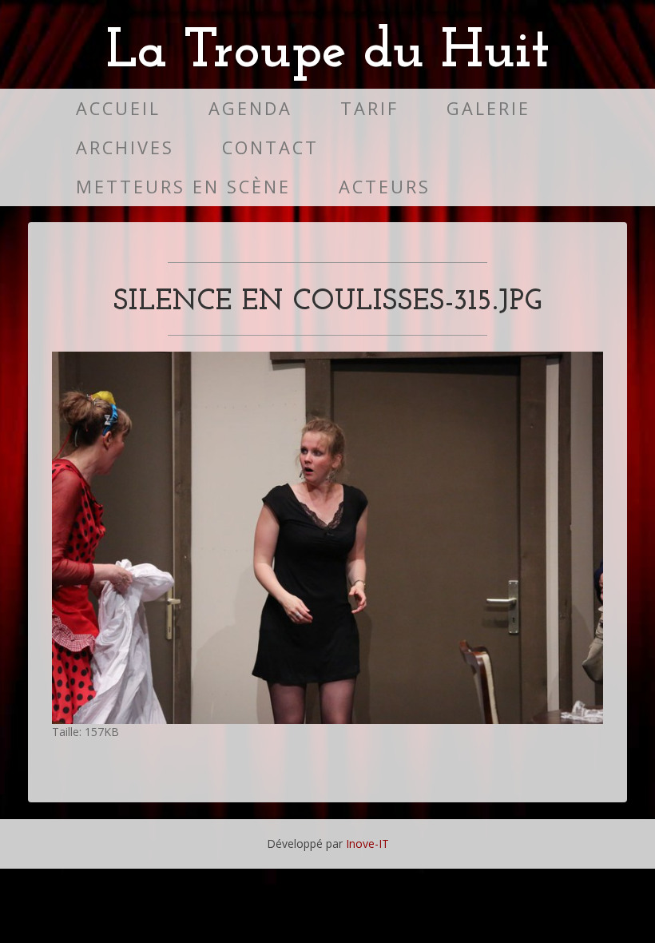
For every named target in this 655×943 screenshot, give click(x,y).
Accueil (118, 108)
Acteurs (385, 186)
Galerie (488, 108)
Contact (270, 147)
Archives (125, 147)
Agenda (250, 108)
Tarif (369, 108)
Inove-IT (367, 843)
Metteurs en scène (183, 186)
